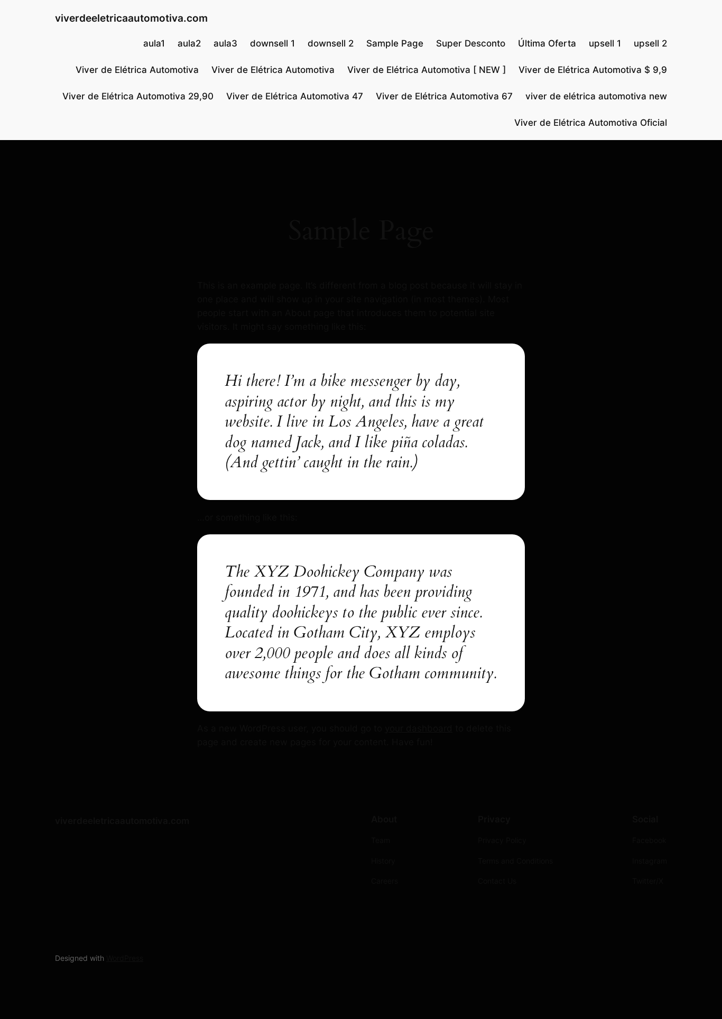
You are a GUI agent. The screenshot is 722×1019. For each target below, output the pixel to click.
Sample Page (394, 43)
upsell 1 (605, 43)
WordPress (124, 957)
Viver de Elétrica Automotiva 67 (444, 96)
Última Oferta (547, 43)
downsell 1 (272, 43)
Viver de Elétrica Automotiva (137, 69)
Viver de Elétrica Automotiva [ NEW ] (426, 69)
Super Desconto (470, 43)
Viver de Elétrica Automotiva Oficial (590, 122)
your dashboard (418, 728)
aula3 (225, 43)
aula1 (154, 43)
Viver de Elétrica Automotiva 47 (294, 96)
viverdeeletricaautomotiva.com (131, 18)
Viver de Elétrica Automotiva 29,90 (138, 96)
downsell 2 (331, 43)
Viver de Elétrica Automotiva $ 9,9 (593, 69)
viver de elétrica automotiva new (596, 96)
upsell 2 (650, 43)
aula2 (189, 43)
